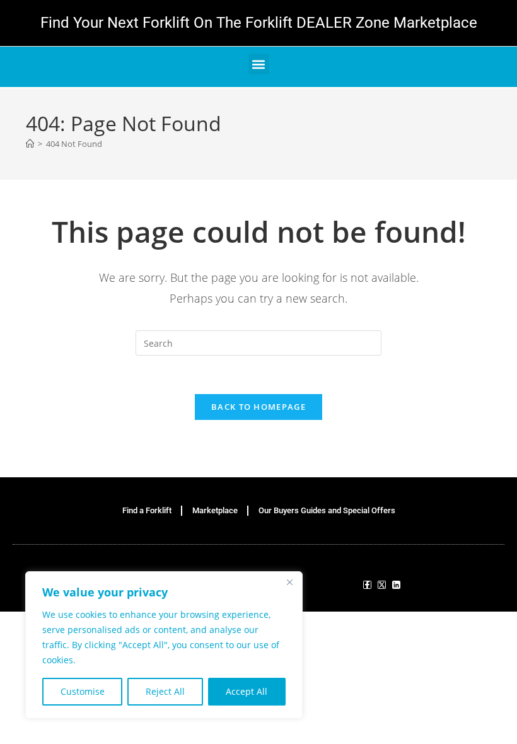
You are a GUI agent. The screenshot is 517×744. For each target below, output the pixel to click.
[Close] (289, 582)
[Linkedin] (396, 585)
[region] (164, 645)
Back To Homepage (258, 406)
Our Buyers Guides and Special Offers (326, 510)
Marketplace (215, 510)
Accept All (246, 691)
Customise (83, 691)
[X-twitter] (382, 585)
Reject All (165, 691)
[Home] (30, 143)
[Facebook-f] (367, 585)
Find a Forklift (146, 510)
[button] (258, 64)
